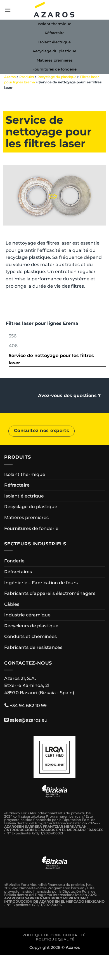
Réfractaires (18, 571)
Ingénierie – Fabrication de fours (41, 582)
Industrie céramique (27, 615)
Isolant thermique (54, 24)
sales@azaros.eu (29, 720)
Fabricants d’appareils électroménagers (49, 593)
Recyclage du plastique (54, 51)
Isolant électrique (54, 42)
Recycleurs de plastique (31, 625)
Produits (26, 77)
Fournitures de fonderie (54, 69)
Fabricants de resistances (33, 647)
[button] (7, 10)
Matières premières (55, 60)
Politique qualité (55, 939)
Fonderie (14, 561)
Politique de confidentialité (53, 935)
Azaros (10, 77)
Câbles (11, 604)
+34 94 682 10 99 (28, 705)
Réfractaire (55, 33)
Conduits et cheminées (30, 636)
